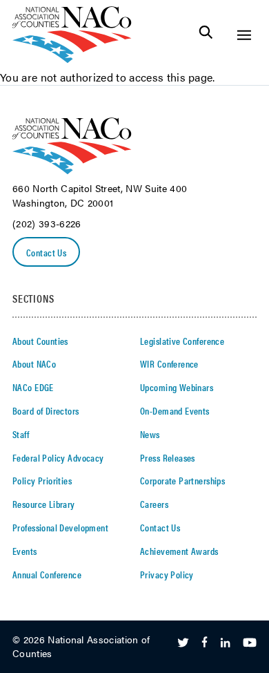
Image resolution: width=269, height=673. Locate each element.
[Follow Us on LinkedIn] (225, 643)
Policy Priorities (42, 480)
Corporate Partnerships (182, 480)
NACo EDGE (33, 387)
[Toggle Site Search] (206, 35)
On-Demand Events (175, 410)
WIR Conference (169, 363)
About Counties (40, 341)
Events (24, 551)
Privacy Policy (167, 574)
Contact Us (46, 252)
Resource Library (43, 504)
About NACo (34, 363)
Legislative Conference (182, 341)
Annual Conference (46, 574)
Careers (154, 504)
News (150, 434)
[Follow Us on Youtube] (250, 643)
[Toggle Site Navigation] (244, 35)
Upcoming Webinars (176, 387)
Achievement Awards (179, 551)
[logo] (72, 59)
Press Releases (167, 457)
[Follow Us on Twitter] (183, 643)
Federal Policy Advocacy (58, 457)
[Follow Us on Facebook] (204, 643)
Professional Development (60, 527)
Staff (20, 434)
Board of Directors (45, 410)
